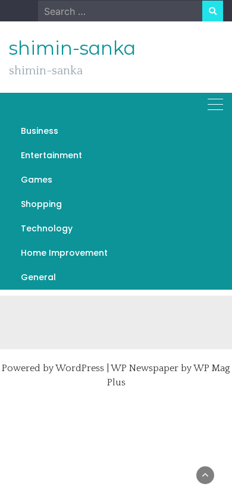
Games (36, 180)
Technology (47, 228)
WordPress (79, 368)
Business (39, 131)
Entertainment (51, 155)
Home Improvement (64, 253)
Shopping (41, 204)
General (38, 277)
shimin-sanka (72, 48)
